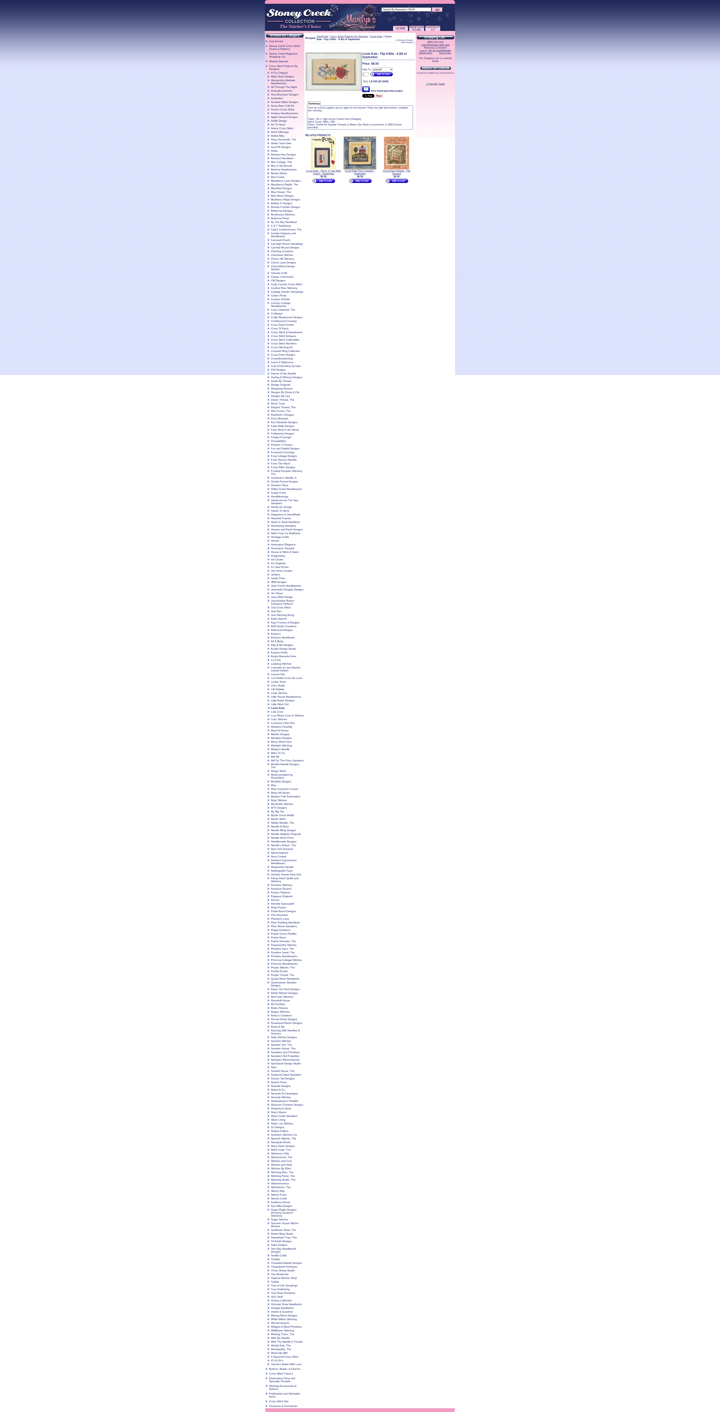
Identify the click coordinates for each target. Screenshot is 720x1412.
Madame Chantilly (281, 726)
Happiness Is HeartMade (285, 514)
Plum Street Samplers (284, 926)
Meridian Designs (281, 737)
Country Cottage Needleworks (280, 304)
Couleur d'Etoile (280, 299)
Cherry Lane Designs (283, 262)
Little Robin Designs (283, 700)
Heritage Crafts (280, 536)
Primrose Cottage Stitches (286, 959)
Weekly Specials (278, 61)
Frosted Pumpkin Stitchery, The (287, 472)
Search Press (279, 1082)
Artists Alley (277, 135)
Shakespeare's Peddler (284, 1100)
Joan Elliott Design (282, 596)
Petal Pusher (278, 907)
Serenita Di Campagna (284, 1093)
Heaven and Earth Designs (287, 529)
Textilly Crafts (279, 1255)
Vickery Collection (281, 1300)
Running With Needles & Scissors (285, 1032)
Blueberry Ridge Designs (285, 199)
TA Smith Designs (281, 1241)
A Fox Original (279, 72)
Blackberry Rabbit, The (284, 184)
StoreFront (322, 36)
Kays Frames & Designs (285, 622)
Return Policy (445, 53)
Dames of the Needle (283, 373)
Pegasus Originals (281, 896)
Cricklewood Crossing (284, 320)
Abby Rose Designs (282, 76)
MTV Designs (279, 807)
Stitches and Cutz (281, 1160)
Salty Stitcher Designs (284, 1037)
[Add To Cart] (381, 76)
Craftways (277, 313)
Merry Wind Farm (281, 741)
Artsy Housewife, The (283, 139)
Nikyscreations (279, 852)
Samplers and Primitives (285, 1052)
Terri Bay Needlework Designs (283, 1250)
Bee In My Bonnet (281, 165)
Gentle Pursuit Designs (284, 481)
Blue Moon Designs (282, 195)
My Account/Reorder (440, 50)
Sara (274, 1067)
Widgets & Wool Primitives (286, 1326)
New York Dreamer (282, 848)
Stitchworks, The (281, 1187)
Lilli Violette (277, 689)
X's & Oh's (277, 1360)
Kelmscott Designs (282, 629)
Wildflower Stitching (282, 1330)
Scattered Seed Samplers (286, 1074)
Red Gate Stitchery (282, 996)
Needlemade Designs (283, 841)
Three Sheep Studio (283, 1270)
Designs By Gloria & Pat (285, 392)
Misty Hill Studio (280, 792)
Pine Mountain (279, 914)
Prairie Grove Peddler (284, 933)
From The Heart (280, 463)
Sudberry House (280, 1202)
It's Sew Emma (280, 566)
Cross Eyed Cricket (282, 324)
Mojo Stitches (279, 800)
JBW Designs (279, 581)
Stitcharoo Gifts (280, 1153)
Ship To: (366, 69)
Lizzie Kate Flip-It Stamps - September (360, 172)
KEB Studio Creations (283, 626)
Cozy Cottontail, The (283, 309)
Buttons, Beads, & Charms (284, 1368)
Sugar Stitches (279, 1219)
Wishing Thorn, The (282, 1334)
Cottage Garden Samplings (287, 291)
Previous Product (405, 40)
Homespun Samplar (283, 548)
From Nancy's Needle (284, 459)
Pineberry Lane (280, 918)
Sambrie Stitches (281, 1040)
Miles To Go (278, 752)
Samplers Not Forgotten (285, 1055)
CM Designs (278, 280)
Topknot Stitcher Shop (284, 1277)
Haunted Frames (281, 518)
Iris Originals (278, 563)
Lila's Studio (278, 685)
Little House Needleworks (286, 696)
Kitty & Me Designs (282, 644)
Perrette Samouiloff (282, 903)
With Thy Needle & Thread (286, 1341)
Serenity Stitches (281, 1097)
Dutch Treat (278, 403)
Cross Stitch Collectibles (285, 339)
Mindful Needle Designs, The (285, 766)
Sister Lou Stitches (282, 1123)
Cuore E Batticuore (282, 362)
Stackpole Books (281, 1142)
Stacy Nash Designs (283, 1145)
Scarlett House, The (283, 1070)
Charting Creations (282, 251)
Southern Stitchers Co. (284, 1134)
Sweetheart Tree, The (284, 1237)
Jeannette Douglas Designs (287, 589)
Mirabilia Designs (281, 781)
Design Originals (280, 384)
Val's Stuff (277, 1296)
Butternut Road (280, 218)
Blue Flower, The (281, 191)
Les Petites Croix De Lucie (286, 677)
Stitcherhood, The (281, 1157)
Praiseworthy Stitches (283, 944)
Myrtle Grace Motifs (282, 815)
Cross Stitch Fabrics (281, 1373)
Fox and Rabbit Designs (285, 448)
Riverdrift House (280, 1000)
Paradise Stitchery (281, 884)
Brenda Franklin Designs (285, 206)
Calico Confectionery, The (286, 229)
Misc (273, 785)
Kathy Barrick (279, 618)
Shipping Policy (425, 53)
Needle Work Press (282, 837)
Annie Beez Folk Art (282, 105)
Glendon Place (279, 485)
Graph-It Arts (278, 492)
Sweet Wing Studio (282, 1233)
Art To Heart (278, 124)
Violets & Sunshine (282, 1311)
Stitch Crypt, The (281, 1149)
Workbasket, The (281, 1349)
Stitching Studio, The (283, 1179)
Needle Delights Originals (286, 833)
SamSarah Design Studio (286, 1063)
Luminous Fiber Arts (283, 722)
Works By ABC (279, 1352)
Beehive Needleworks (284, 169)
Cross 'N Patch (280, 328)
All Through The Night (284, 86)
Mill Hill (275, 756)
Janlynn (275, 574)
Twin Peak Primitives (283, 1292)
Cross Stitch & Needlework (286, 332)
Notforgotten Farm (282, 870)
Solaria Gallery (279, 1130)
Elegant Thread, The (283, 407)
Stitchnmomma (280, 1183)
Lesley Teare (278, 681)
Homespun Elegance (283, 544)
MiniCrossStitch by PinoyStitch (282, 776)
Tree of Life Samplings (284, 1285)
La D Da (276, 659)
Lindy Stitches (279, 692)
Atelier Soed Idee (281, 143)
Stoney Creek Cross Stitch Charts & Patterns (284, 47)
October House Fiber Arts (286, 874)
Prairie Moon (278, 937)
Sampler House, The (283, 1048)
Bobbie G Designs (281, 203)
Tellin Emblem (279, 1244)
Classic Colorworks (282, 276)
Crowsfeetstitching (282, 358)
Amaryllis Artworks (281, 90)
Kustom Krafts (279, 652)
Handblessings (279, 496)
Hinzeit (275, 540)
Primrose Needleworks (284, 963)
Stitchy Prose (278, 1194)
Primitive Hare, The (282, 948)
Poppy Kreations (280, 929)
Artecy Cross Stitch (282, 128)
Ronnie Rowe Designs (284, 1019)
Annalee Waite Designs (284, 101)
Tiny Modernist (279, 1274)
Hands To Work (280, 510)
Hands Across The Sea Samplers (284, 502)
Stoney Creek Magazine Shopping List (283, 55)
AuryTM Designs (281, 146)
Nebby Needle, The (282, 822)
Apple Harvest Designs (284, 116)
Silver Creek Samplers (284, 1115)
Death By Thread (281, 380)
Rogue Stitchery (280, 1011)
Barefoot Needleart (282, 158)
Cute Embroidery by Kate (286, 365)
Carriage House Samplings (287, 243)
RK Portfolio (278, 1004)
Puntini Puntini (279, 971)
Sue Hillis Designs (281, 1205)
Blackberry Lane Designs (286, 180)
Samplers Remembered (285, 1059)
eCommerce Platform (426, 73)
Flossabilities (278, 440)
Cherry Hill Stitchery (282, 258)
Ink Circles (277, 559)
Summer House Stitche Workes (284, 1225)
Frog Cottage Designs (284, 455)
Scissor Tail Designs (283, 1078)
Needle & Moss (280, 826)
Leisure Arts (278, 674)
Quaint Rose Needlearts (285, 978)
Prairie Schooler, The (283, 941)
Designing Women (282, 388)
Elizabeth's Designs (282, 414)
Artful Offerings (280, 131)
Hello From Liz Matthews (285, 533)
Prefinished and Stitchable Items (284, 1395)
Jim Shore (277, 593)
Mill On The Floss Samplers (287, 760)
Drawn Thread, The (282, 399)
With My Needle (280, 1337)
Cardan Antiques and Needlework (283, 235)
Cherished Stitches (282, 254)
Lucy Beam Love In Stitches (287, 715)
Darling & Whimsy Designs (286, 377)
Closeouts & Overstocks (283, 1406)
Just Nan (276, 611)
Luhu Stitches (279, 719)
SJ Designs (277, 1127)
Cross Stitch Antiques (283, 335)
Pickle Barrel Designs (283, 911)
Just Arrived (276, 41)
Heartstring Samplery (283, 525)
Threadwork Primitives (284, 1266)
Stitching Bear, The (282, 1172)
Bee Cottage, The (281, 161)
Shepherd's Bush (281, 1108)
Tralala (275, 1281)
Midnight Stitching (281, 745)
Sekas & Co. (278, 1089)
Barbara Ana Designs (283, 154)
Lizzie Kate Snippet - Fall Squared (396, 172)
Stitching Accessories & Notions (282, 1387)
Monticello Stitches (282, 803)
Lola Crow (277, 711)
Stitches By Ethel (281, 1168)
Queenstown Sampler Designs (284, 984)
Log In (423, 50)
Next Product (407, 42)
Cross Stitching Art (282, 347)
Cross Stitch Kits (278, 1401)
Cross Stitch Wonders (284, 343)
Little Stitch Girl (280, 704)
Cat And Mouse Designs (285, 247)
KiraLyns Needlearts (283, 637)
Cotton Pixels (278, 295)
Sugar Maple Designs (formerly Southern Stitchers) (283, 1212)
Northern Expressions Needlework (284, 862)
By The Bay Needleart (284, 221)
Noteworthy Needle (282, 866)
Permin (275, 899)
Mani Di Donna (280, 730)
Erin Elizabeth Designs (284, 422)
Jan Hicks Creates (281, 570)
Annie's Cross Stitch (283, 109)
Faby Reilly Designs (282, 425)
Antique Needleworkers (284, 113)
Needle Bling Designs (283, 830)
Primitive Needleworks (284, 956)
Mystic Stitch (278, 818)
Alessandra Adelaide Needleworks (283, 82)
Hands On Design (281, 506)
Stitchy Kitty (278, 1190)
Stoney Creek (279, 1198)
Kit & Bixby (277, 641)
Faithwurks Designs (282, 433)
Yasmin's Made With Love (286, 1364)
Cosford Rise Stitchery (284, 287)
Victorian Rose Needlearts (286, 1304)
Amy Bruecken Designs (284, 94)
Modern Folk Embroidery (285, 796)
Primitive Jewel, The (283, 952)
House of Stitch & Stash (285, 551)
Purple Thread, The (282, 974)
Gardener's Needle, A (283, 477)
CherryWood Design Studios (283, 268)
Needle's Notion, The (283, 845)
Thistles (275, 1259)
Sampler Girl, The (281, 1044)
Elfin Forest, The (281, 410)
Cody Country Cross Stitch (286, 284)
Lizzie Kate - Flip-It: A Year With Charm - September (323, 172)
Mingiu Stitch (278, 770)
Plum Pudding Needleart (285, 922)
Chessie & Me (279, 272)
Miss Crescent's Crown (284, 788)
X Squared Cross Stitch (284, 1356)
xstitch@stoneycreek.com (435, 44)
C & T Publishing (281, 225)
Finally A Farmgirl (281, 437)
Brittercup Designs (282, 210)
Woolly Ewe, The (281, 1345)
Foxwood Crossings (282, 452)
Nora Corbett (278, 856)
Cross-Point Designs (283, 354)
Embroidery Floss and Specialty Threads (282, 1380)
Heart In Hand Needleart (285, 521)
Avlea (274, 150)
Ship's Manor (278, 1112)
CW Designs (278, 369)
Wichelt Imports (280, 1322)
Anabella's (277, 98)
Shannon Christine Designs (287, 1104)
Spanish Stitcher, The (283, 1138)
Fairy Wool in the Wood (285, 429)
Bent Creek (277, 176)
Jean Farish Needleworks (286, 585)
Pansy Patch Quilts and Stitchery (284, 880)
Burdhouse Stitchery (283, 214)
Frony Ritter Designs (283, 467)
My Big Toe (277, 811)
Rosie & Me (278, 1026)
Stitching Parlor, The (283, 1175)
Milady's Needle (280, 749)
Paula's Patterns (280, 892)
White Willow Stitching (284, 1319)
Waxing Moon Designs (284, 1315)
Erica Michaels (279, 418)
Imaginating (278, 555)
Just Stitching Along (282, 614)
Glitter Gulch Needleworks (286, 488)
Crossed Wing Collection (285, 350)
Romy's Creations (281, 1015)
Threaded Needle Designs (286, 1262)
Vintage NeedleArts (282, 1307)
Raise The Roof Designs (285, 989)
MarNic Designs (280, 734)
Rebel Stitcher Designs (284, 992)
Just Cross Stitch (281, 607)
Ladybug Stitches (281, 663)
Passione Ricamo (281, 888)
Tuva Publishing (280, 1289)
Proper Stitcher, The (283, 967)
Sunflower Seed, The (283, 1229)
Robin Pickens (279, 1007)
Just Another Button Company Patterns (282, 602)
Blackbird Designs (281, 188)
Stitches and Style (281, 1164)
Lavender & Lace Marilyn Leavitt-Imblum (286, 669)
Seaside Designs (281, 1085)
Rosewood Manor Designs (286, 1022)
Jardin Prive (278, 578)
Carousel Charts (280, 239)
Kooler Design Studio (283, 648)
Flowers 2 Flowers (282, 444)
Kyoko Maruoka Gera (283, 656)
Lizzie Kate (278, 707)
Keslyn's (276, 633)
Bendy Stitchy (279, 173)
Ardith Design (279, 120)
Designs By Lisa (280, 395)
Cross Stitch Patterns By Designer (283, 67)
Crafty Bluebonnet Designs (287, 317)
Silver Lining (278, 1119)
